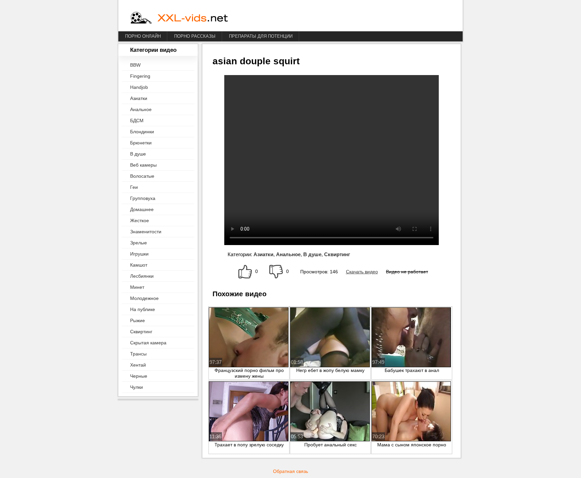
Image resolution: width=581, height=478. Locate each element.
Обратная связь (290, 471)
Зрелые (138, 242)
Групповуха (142, 198)
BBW (135, 65)
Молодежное (144, 298)
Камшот (138, 265)
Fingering (140, 76)
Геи (134, 187)
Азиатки (138, 98)
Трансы (138, 353)
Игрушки (139, 254)
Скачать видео (362, 271)
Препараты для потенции (261, 36)
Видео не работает (407, 271)
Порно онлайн (143, 36)
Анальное (141, 109)
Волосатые (142, 176)
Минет (137, 287)
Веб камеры (143, 165)
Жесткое (139, 220)
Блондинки (142, 131)
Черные (138, 376)
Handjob (139, 87)
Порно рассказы (195, 36)
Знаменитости (145, 231)
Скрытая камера (148, 342)
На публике (142, 309)
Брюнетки (141, 142)
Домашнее (142, 209)
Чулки (136, 387)
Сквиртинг (141, 331)
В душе (138, 154)
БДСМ (137, 120)
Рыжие (137, 320)
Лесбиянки (142, 276)
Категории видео (153, 50)
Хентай (138, 365)
